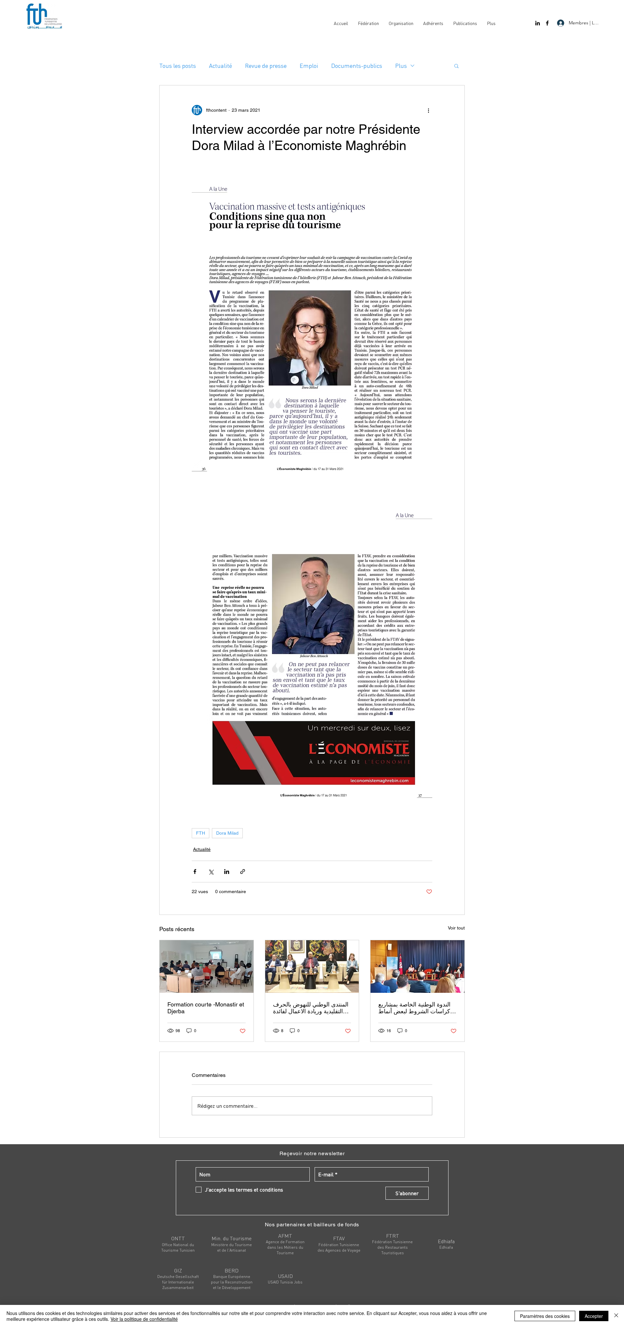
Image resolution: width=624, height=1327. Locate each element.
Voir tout (456, 927)
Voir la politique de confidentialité (144, 1319)
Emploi (309, 65)
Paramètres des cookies (545, 1316)
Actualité (220, 65)
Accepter (594, 1316)
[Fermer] (616, 1316)
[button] (456, 65)
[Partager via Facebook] (195, 871)
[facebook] (547, 23)
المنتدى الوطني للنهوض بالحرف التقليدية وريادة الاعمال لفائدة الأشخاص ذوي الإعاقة (310, 1008)
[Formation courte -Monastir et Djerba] (207, 966)
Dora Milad (227, 833)
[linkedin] (537, 23)
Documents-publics (356, 65)
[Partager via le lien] (243, 871)
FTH (200, 833)
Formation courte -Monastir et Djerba (205, 1008)
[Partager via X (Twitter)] (211, 871)
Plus (401, 65)
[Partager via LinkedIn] (227, 871)
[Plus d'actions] (428, 110)
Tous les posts (177, 65)
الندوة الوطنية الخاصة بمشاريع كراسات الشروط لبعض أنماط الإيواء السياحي (414, 1008)
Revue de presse (266, 65)
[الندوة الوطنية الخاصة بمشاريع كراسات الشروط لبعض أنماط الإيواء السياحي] (417, 966)
